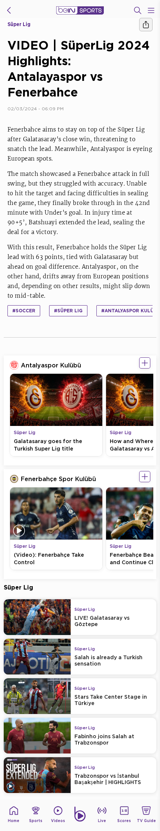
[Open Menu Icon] (151, 10)
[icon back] (8, 10)
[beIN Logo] (80, 10)
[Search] (137, 10)
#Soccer (23, 310)
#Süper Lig (68, 310)
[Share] (146, 24)
